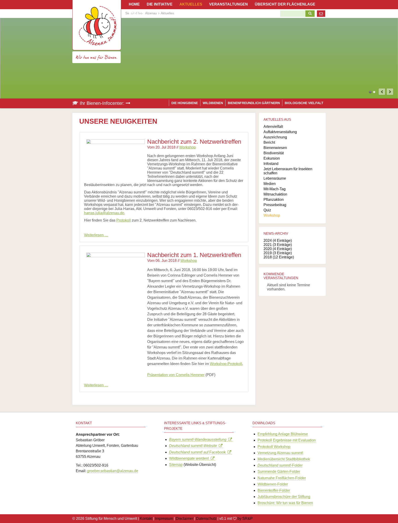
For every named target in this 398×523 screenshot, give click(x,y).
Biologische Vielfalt (304, 103)
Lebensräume (274, 178)
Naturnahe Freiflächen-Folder (282, 478)
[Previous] (381, 91)
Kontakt (146, 518)
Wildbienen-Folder (273, 484)
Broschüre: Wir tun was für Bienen (285, 503)
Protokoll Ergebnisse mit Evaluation (287, 440)
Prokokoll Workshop (274, 447)
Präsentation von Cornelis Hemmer (176, 375)
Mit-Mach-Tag (274, 189)
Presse (136, 13)
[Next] (389, 91)
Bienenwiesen (275, 148)
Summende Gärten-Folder (279, 471)
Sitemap (176, 465)
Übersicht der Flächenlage (285, 4)
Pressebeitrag (274, 205)
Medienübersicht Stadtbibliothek (284, 459)
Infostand (270, 164)
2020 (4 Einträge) (277, 249)
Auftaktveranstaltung (280, 132)
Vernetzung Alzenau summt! (280, 453)
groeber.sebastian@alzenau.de (112, 471)
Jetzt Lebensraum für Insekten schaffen (287, 171)
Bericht (269, 142)
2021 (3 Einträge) (277, 245)
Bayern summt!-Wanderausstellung (198, 439)
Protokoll (123, 220)
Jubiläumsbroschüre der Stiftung (284, 497)
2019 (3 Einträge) (277, 253)
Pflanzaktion (273, 200)
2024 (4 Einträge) (277, 241)
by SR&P (245, 518)
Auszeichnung (275, 137)
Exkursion (271, 158)
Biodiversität (273, 153)
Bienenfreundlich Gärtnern (254, 103)
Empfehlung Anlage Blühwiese (283, 434)
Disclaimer (184, 518)
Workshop (187, 147)
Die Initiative (160, 4)
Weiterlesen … (96, 235)
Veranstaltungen (228, 4)
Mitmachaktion (275, 194)
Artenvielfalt (273, 127)
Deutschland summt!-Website (194, 446)
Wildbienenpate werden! (190, 458)
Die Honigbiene (184, 103)
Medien (269, 184)
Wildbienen (213, 103)
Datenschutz (206, 518)
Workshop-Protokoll (226, 364)
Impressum (164, 518)
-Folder (280, 465)
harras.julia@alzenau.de (104, 213)
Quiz (267, 210)
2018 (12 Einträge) (278, 257)
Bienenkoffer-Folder (274, 490)
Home (134, 4)
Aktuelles (190, 4)
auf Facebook (198, 452)
